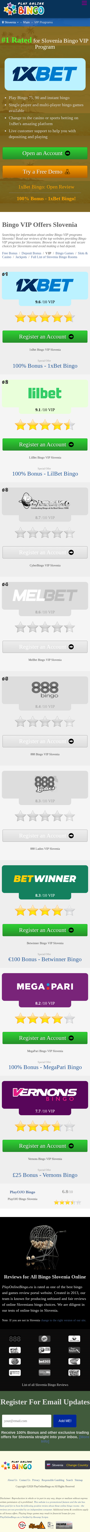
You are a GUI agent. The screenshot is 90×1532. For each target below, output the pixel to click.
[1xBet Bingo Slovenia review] (45, 292)
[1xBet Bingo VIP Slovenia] (45, 324)
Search (69, 1480)
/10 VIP (45, 301)
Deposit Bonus (31, 253)
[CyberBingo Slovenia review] (74, 1340)
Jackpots (21, 257)
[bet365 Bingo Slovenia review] (44, 1363)
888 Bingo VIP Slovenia (45, 754)
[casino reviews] (16, 1470)
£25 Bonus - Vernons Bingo (45, 1175)
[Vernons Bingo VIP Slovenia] (45, 1133)
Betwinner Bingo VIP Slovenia (45, 943)
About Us (12, 1480)
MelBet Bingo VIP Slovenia (45, 659)
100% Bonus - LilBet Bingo (45, 473)
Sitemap (79, 1480)
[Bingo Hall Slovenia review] (15, 1363)
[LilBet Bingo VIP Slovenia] (45, 432)
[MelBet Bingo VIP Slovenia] (45, 634)
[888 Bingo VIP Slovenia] (45, 729)
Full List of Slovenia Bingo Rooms (54, 257)
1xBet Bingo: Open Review (46, 187)
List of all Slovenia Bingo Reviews (45, 1385)
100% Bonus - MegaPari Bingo (45, 1067)
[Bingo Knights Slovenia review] (74, 1352)
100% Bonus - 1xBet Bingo (45, 365)
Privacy (36, 1480)
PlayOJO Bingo (22, 1192)
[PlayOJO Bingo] (67, 1203)
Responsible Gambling (53, 1480)
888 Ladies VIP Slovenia (45, 848)
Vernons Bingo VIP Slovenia (45, 1159)
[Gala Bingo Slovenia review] (44, 1340)
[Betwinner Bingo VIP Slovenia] (45, 918)
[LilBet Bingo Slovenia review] (45, 400)
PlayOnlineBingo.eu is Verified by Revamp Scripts (24, 1517)
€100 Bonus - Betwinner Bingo (45, 959)
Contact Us (24, 1480)
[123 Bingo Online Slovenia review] (44, 1352)
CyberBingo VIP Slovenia (45, 565)
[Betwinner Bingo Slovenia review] (45, 886)
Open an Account (42, 153)
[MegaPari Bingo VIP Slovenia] (45, 1025)
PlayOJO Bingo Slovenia (22, 1199)
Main (26, 22)
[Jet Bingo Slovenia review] (15, 1352)
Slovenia (10, 22)
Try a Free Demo (42, 171)
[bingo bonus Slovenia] (22, 15)
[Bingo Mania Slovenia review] (74, 1374)
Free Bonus (9, 253)
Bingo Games (64, 253)
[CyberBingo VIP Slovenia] (45, 540)
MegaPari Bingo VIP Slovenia (45, 1051)
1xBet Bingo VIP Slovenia (45, 349)
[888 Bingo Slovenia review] (15, 1340)
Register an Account (42, 336)
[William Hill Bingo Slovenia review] (44, 1374)
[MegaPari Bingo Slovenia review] (45, 994)
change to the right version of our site (63, 1320)
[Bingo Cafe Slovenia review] (74, 1363)
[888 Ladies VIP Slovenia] (45, 823)
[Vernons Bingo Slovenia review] (45, 1101)
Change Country (77, 1465)
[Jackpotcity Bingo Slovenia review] (15, 1374)
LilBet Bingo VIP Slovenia (45, 457)
